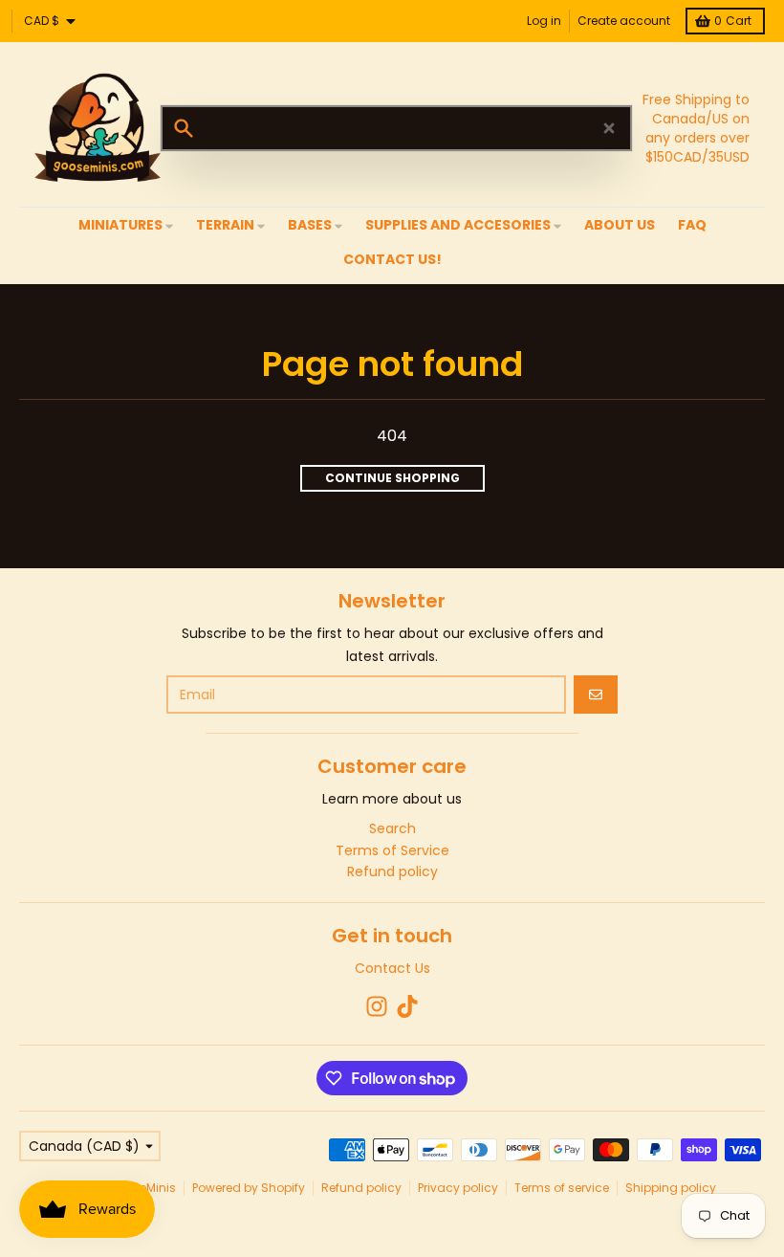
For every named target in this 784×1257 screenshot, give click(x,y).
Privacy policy (458, 1188)
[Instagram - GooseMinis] (376, 1006)
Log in (544, 20)
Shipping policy (670, 1188)
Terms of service (561, 1188)
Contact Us (392, 968)
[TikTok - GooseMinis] (407, 1006)
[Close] (609, 128)
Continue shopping (392, 478)
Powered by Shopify (248, 1188)
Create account (623, 20)
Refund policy (361, 1188)
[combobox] (396, 128)
